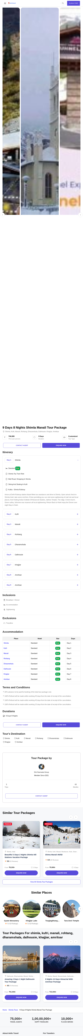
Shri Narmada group (41, 772)
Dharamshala (33, 431)
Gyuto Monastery (11, 921)
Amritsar (56, 431)
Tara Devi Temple (71, 921)
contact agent (22, 445)
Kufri (12, 431)
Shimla (7, 431)
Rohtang (24, 431)
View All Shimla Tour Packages (41, 882)
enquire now (61, 445)
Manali (17, 431)
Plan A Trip (73, 3)
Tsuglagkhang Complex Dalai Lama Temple (51, 921)
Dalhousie (42, 431)
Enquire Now (21, 873)
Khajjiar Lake (31, 921)
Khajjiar (49, 431)
